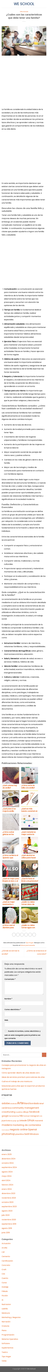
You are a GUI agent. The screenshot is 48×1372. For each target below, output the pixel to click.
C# (3, 1252)
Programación (8, 1334)
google (5, 1116)
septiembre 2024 (9, 1167)
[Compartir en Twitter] (22, 934)
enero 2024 (7, 1189)
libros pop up (13, 1121)
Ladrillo (5, 1308)
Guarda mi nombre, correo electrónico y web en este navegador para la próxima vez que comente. (22, 1035)
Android (13, 1103)
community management (25, 1107)
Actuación (6, 1243)
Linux (30, 1120)
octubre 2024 (8, 1163)
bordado (34, 1103)
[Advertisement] (24, 83)
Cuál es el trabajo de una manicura (17, 1081)
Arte (20, 1103)
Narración (6, 1321)
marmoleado (5, 1130)
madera (7, 1125)
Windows (34, 1134)
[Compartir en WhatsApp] (14, 934)
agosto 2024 (7, 1171)
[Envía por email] (26, 934)
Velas (4, 1361)
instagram (34, 1116)
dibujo (26, 1112)
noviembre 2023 (9, 1198)
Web (6, 1020)
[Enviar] (44, 1055)
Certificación (7, 1261)
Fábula (5, 1291)
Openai (32, 1129)
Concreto (6, 1265)
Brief (42, 1103)
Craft (4, 1269)
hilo (21, 1115)
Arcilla (4, 1248)
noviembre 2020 (9, 1219)
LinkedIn (23, 1120)
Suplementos (7, 1347)
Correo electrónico (12, 1009)
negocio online (18, 1129)
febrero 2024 (7, 1184)
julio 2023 (5, 1215)
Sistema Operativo (10, 1339)
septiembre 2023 (9, 1206)
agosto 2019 (7, 1228)
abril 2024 (6, 1180)
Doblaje (5, 1287)
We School (24, 4)
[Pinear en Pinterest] (30, 934)
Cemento (6, 1256)
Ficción (5, 1295)
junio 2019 (6, 1232)
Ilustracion (6, 1304)
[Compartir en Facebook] (18, 934)
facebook (34, 1111)
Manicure (6, 1313)
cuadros (19, 1112)
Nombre (8, 999)
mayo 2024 (6, 1176)
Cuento (5, 1278)
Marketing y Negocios (11, 1317)
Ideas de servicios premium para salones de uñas (23, 1077)
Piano (4, 1330)
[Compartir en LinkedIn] (34, 934)
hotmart (27, 1116)
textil (26, 1134)
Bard (26, 1103)
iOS (41, 1116)
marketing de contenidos (26, 1125)
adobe (6, 1103)
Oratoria (5, 1326)
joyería (5, 1120)
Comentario (10, 979)
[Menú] (3, 4)
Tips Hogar (24, 11)
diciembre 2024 (8, 1158)
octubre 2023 (7, 1202)
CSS (3, 1274)
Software (6, 1343)
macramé (39, 1120)
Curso (4, 1282)
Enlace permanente (27, 945)
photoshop (8, 1134)
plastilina (19, 1134)
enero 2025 (7, 1154)
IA (2, 1300)
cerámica (6, 1107)
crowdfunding (8, 1112)
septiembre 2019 (9, 1224)
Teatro (5, 1352)
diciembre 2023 (8, 1193)
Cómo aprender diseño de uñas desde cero (21, 1073)
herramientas (14, 1116)
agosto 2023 (7, 1211)
